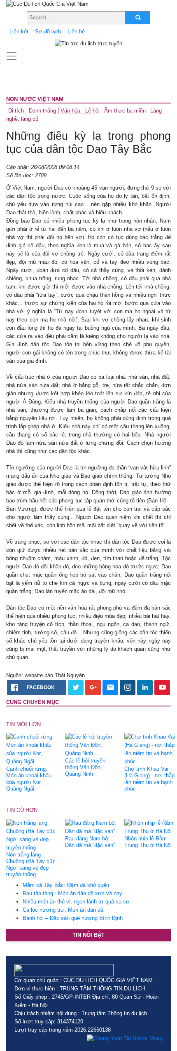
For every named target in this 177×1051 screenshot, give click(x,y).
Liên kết (18, 31)
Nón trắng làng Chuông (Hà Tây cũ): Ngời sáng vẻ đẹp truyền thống (31, 864)
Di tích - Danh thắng (32, 111)
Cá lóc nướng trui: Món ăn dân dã (63, 910)
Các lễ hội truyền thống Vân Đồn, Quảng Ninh (85, 767)
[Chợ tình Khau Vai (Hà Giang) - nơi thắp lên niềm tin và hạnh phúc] (150, 749)
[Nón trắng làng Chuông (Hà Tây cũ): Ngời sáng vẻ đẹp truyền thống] (32, 835)
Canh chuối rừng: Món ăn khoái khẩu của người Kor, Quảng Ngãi (28, 779)
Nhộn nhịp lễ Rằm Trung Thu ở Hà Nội (148, 841)
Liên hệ (76, 31)
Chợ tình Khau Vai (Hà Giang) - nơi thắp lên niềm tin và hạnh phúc (149, 779)
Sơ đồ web (48, 31)
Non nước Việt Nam (34, 99)
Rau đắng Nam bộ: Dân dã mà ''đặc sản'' (90, 841)
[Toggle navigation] (11, 56)
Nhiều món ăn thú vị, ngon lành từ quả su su (76, 902)
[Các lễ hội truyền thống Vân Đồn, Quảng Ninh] (91, 745)
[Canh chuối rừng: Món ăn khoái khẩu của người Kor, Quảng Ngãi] (32, 749)
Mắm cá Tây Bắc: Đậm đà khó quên (66, 885)
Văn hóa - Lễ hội (80, 111)
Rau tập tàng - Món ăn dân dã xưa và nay (72, 893)
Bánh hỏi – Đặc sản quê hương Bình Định (73, 918)
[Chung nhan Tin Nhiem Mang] (125, 1038)
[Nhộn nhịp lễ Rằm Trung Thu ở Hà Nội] (150, 826)
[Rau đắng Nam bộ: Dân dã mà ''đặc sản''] (91, 826)
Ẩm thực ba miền (125, 111)
